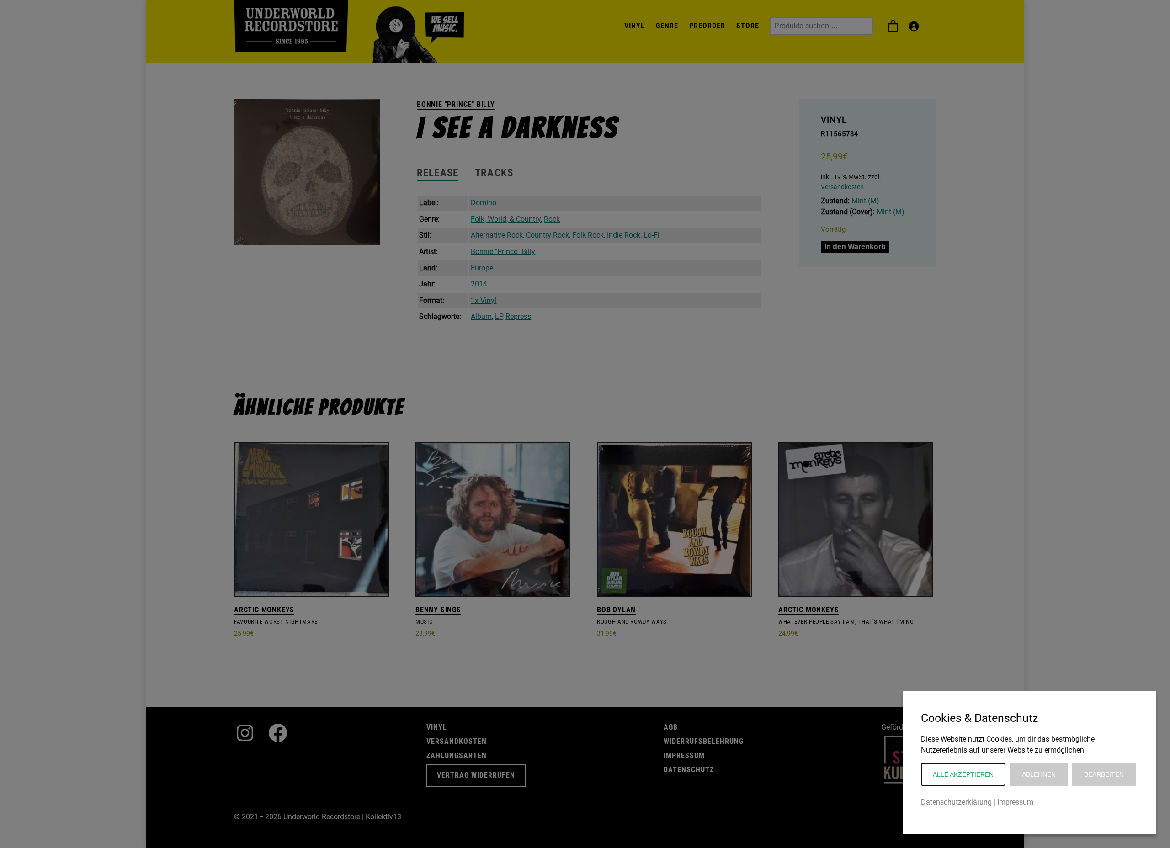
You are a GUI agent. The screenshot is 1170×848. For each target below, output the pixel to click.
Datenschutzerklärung (956, 802)
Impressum (1015, 802)
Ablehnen (1039, 774)
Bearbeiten (1104, 774)
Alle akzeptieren (963, 774)
